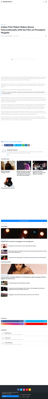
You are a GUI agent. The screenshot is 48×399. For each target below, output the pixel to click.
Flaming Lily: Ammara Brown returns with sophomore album (22, 245)
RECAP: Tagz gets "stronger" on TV (5, 172)
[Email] (28, 145)
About (23, 396)
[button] (1, 2)
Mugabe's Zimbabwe (17, 141)
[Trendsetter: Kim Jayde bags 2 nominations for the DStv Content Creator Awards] (4, 257)
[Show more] (31, 145)
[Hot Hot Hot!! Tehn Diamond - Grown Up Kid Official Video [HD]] (40, 165)
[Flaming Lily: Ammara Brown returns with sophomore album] (4, 246)
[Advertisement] (24, 13)
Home (2, 24)
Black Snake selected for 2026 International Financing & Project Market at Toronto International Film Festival (27, 252)
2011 (5, 24)
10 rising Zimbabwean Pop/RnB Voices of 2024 (19, 283)
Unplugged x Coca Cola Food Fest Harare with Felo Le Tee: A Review (23, 294)
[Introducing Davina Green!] (8, 182)
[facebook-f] (18, 389)
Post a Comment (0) (24, 220)
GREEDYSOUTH (7, 1)
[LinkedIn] (26, 145)
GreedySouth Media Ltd (26, 394)
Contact (27, 396)
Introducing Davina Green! (8, 188)
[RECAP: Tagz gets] (8, 165)
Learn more (9, 393)
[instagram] (24, 389)
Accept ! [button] (4, 396)
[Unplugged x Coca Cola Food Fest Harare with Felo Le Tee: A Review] (4, 295)
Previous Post (4, 223)
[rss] (30, 389)
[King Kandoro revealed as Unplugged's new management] (24, 233)
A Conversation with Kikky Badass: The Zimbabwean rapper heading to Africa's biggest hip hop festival (23, 277)
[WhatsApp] (23, 145)
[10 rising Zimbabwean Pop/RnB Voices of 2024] (4, 283)
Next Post (44, 223)
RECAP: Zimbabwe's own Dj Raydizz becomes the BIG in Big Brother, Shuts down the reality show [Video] (24, 173)
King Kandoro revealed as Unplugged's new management (17, 241)
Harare (10, 141)
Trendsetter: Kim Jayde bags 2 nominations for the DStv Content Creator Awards (27, 257)
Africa (7, 141)
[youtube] (27, 389)
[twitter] (21, 389)
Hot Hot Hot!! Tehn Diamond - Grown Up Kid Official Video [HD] (39, 173)
